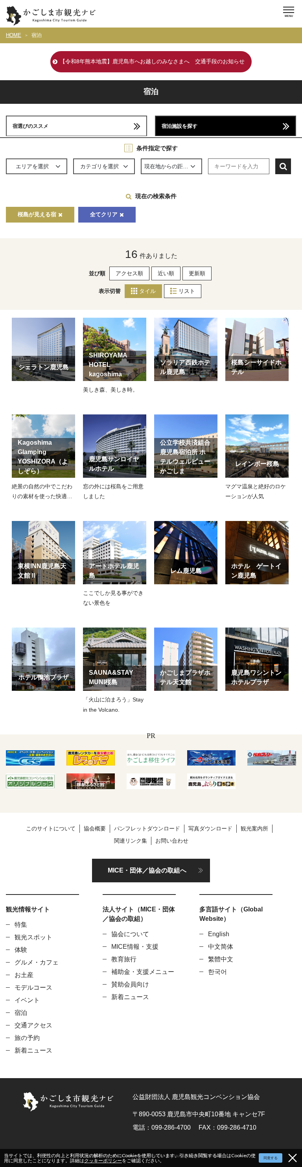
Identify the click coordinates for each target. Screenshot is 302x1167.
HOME (13, 35)
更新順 (197, 273)
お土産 (24, 975)
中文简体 (220, 946)
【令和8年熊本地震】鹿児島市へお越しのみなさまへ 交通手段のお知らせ (152, 61)
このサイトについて (51, 828)
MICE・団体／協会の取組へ (147, 870)
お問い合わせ (171, 841)
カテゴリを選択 (99, 166)
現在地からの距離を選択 (173, 166)
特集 (21, 924)
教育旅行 (123, 959)
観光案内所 (254, 828)
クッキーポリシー (103, 1160)
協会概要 (95, 828)
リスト (187, 291)
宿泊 (36, 35)
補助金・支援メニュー (142, 971)
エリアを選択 (32, 166)
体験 (21, 949)
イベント (27, 1000)
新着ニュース (33, 1050)
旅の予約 (27, 1037)
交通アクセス (33, 1025)
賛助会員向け (130, 984)
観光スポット (33, 937)
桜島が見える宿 (37, 214)
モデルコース (33, 987)
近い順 (166, 273)
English (218, 934)
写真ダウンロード (210, 828)
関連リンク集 (130, 841)
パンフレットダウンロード (147, 828)
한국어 (217, 971)
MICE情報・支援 (134, 946)
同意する (270, 1158)
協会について (130, 934)
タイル (147, 291)
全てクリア (104, 214)
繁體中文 (220, 959)
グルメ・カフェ (37, 962)
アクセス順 (129, 273)
